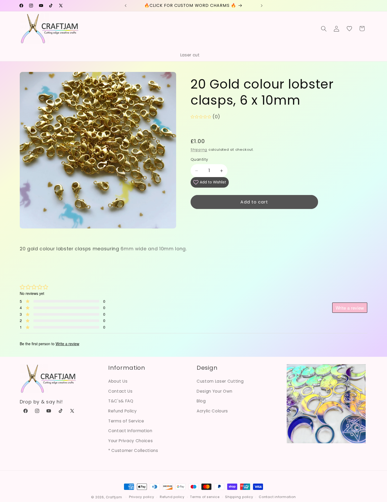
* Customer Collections (133, 450)
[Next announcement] (261, 5)
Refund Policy (122, 411)
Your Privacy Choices (130, 440)
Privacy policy (141, 497)
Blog (201, 401)
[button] (323, 28)
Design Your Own (214, 391)
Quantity (199, 159)
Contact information (277, 497)
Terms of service (204, 497)
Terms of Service (126, 421)
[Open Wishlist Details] (349, 28)
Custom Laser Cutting (220, 381)
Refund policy (172, 497)
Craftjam (114, 497)
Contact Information (130, 430)
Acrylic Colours (212, 411)
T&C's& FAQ (120, 401)
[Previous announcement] (125, 5)
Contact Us (120, 391)
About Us (117, 381)
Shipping (199, 149)
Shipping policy (239, 497)
